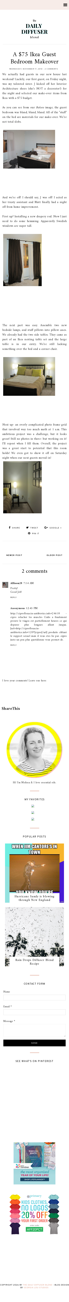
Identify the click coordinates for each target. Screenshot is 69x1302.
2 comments (51, 69)
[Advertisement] (35, 696)
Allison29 (16, 583)
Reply (13, 597)
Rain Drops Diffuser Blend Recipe (34, 962)
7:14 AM (28, 583)
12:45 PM (32, 608)
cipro (64, 636)
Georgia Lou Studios (36, 1287)
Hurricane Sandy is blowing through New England (35, 898)
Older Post (55, 555)
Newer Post (14, 555)
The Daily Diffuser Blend (37, 1285)
